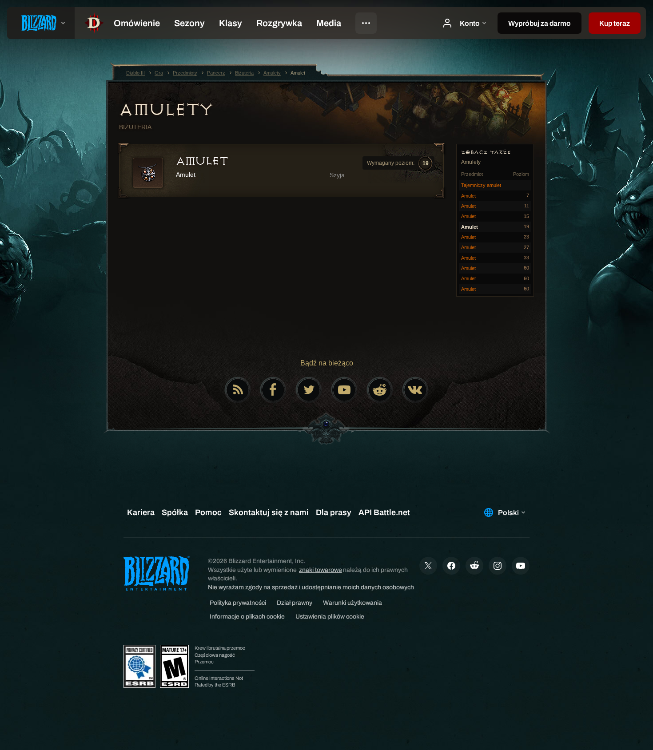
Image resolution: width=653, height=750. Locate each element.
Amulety (166, 109)
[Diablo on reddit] (379, 390)
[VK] (415, 390)
